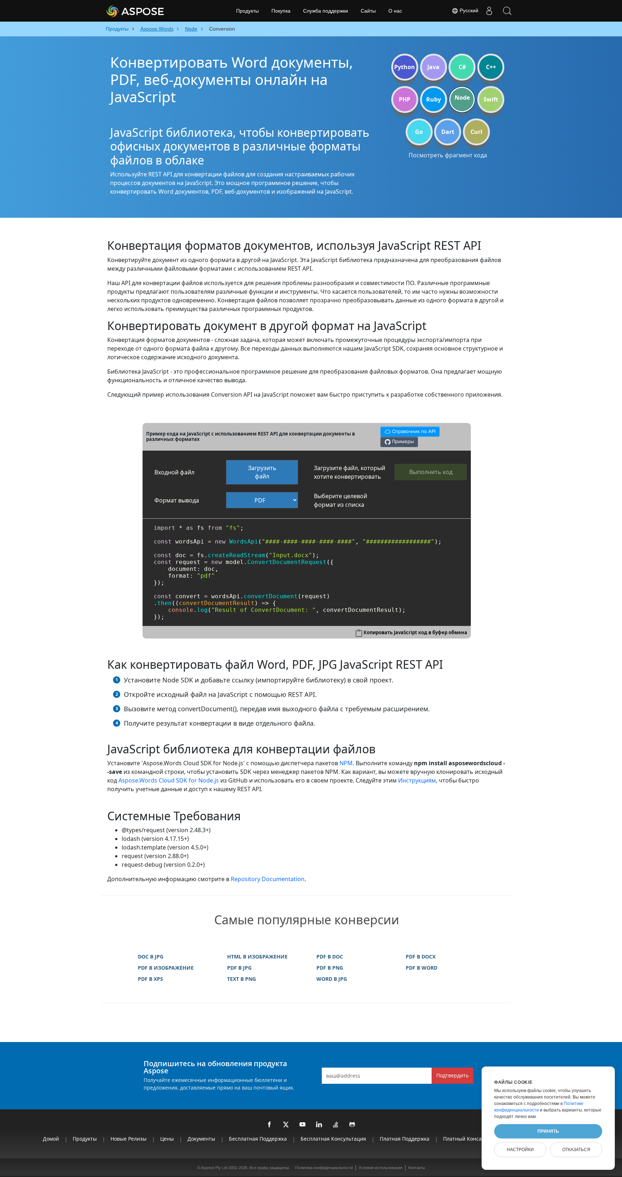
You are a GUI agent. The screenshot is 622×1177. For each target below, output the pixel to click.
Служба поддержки (325, 11)
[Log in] (489, 10)
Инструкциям (417, 780)
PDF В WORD (421, 967)
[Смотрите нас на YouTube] (302, 1124)
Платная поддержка (404, 1138)
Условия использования (380, 1167)
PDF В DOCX (421, 956)
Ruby (433, 99)
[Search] (507, 10)
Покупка (280, 11)
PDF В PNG (329, 967)
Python (404, 67)
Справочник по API (407, 430)
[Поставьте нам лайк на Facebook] (269, 1124)
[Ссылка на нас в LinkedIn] (319, 1124)
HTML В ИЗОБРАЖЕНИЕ (257, 956)
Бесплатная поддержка (258, 1138)
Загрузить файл (262, 472)
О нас (395, 11)
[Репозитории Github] (352, 1124)
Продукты (247, 11)
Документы (201, 1138)
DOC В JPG (150, 956)
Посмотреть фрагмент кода (448, 155)
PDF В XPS (150, 978)
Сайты (368, 11)
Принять (548, 1131)
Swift (490, 99)
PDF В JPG (239, 967)
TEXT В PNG (241, 978)
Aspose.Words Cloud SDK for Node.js (168, 780)
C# (462, 67)
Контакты (416, 1167)
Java (433, 67)
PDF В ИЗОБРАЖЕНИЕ (166, 967)
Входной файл (174, 472)
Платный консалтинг (469, 1138)
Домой (51, 1138)
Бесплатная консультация (333, 1138)
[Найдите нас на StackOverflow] (336, 1124)
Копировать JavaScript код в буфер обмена (415, 632)
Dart (447, 132)
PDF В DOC (329, 956)
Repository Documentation (268, 879)
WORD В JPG (331, 978)
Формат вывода (176, 500)
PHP (404, 99)
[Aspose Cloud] (154, 11)
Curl (476, 132)
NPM (346, 763)
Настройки (520, 1149)
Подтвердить (452, 1075)
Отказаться (576, 1149)
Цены (167, 1138)
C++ (491, 67)
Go (419, 132)
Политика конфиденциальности (324, 1167)
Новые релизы (129, 1138)
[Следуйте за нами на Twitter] (286, 1124)
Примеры (402, 441)
